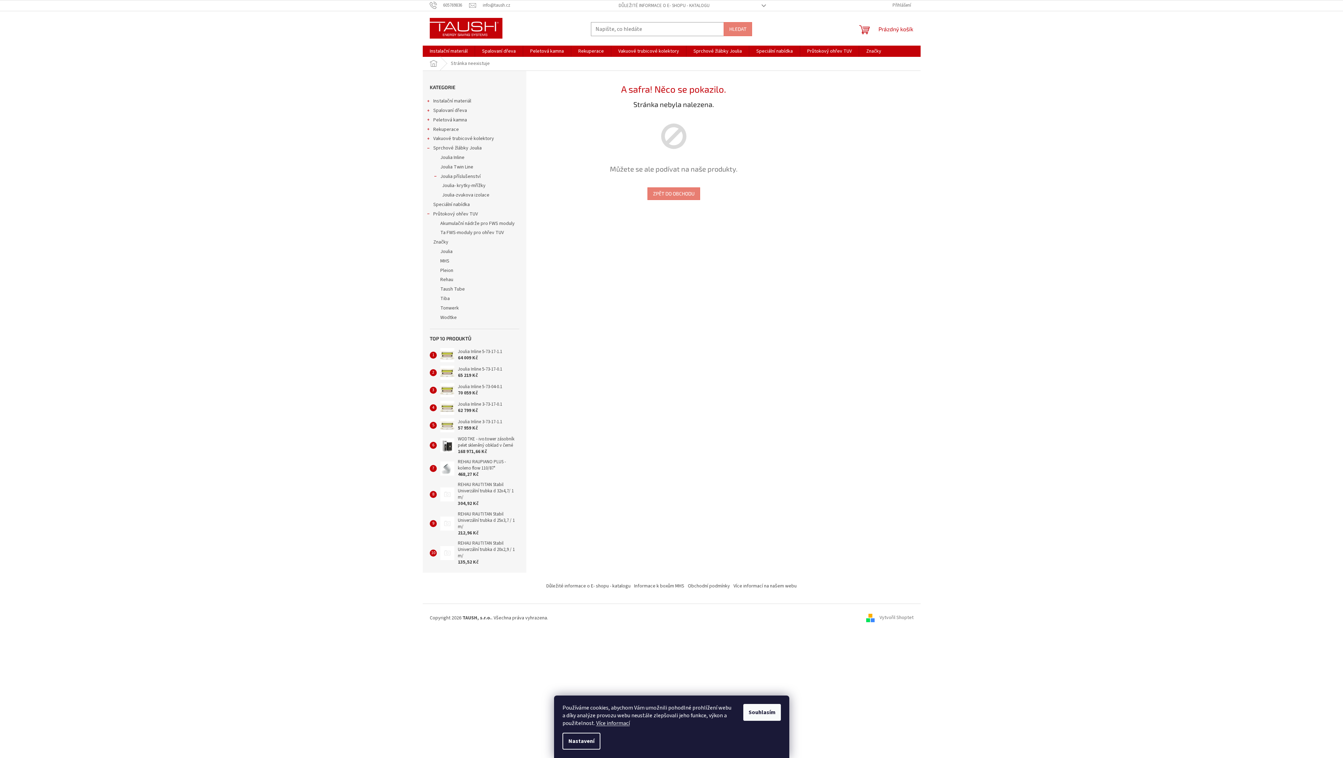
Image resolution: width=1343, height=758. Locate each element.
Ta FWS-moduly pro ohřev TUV (472, 232)
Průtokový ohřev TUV (455, 214)
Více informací (613, 723)
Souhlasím (762, 712)
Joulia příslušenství (460, 176)
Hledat (737, 29)
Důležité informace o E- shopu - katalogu (664, 5)
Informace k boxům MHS (659, 586)
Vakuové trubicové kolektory (463, 138)
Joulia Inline (452, 157)
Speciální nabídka (451, 204)
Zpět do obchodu (673, 194)
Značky (440, 242)
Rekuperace (446, 129)
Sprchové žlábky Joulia (457, 148)
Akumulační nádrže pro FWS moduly (477, 223)
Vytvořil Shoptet (897, 617)
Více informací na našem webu (765, 586)
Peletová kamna (450, 120)
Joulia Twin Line (456, 167)
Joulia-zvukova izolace (465, 195)
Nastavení (581, 741)
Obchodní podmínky (709, 586)
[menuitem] (449, 51)
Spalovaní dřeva (450, 110)
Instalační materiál (452, 101)
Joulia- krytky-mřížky (464, 185)
